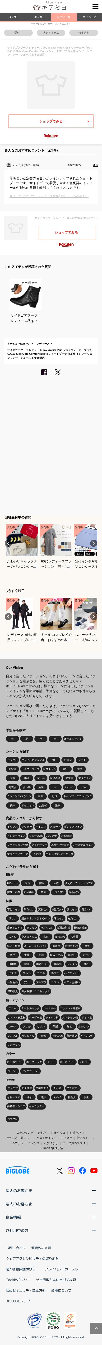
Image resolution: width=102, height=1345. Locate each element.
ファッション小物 (17, 844)
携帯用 (56, 945)
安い (26, 982)
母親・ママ (13, 1097)
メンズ (13, 17)
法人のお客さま (19, 1204)
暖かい (86, 909)
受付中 (18, 32)
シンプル (12, 1035)
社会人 (72, 1097)
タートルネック (30, 1008)
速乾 (56, 883)
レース (12, 1026)
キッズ (38, 17)
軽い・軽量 (13, 945)
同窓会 (12, 769)
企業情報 (13, 1217)
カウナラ (17, 1143)
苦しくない (13, 909)
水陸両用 (29, 892)
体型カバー (42, 964)
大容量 (74, 936)
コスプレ (12, 1119)
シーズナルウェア (83, 844)
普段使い (72, 1035)
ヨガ (40, 796)
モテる (41, 973)
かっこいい (87, 1035)
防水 (41, 883)
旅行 (65, 769)
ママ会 (69, 778)
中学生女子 (42, 1088)
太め (46, 936)
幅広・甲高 (56, 954)
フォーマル (13, 1044)
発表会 (12, 787)
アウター (27, 826)
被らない (73, 918)
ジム (83, 787)
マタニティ (84, 778)
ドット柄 (87, 1017)
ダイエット (27, 805)
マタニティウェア (17, 854)
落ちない (59, 918)
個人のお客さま (19, 1190)
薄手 (12, 954)
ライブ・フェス (30, 769)
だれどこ (43, 1132)
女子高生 (27, 1088)
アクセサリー (39, 844)
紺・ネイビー (67, 1062)
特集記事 (84, 32)
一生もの (12, 982)
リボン (41, 1026)
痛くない (32, 927)
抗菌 (43, 892)
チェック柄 (52, 1017)
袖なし (72, 954)
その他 (37, 854)
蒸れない (43, 909)
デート (82, 759)
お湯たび (75, 1132)
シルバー (84, 1062)
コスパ (55, 982)
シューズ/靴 (36, 835)
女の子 (57, 1097)
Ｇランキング (24, 1132)
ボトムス (41, 826)
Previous (8, 543)
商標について (61, 1290)
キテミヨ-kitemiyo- (18, 343)
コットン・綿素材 (70, 1008)
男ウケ (55, 973)
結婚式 (43, 805)
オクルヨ (59, 1132)
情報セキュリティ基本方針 (26, 1290)
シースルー (49, 1008)
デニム (12, 1008)
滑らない (29, 909)
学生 (86, 1097)
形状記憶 (74, 892)
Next (93, 543)
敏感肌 (57, 964)
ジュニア (12, 1088)
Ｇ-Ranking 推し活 (51, 1148)
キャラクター (37, 1106)
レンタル (72, 964)
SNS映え (12, 991)
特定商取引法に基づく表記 (56, 1279)
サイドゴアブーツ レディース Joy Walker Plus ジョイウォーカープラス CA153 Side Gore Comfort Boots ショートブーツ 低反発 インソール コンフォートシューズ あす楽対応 (50, 354)
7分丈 (86, 954)
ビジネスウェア (73, 826)
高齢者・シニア (16, 1106)
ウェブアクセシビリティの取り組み (32, 1258)
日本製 (12, 964)
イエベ (12, 973)
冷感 (27, 883)
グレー (51, 1062)
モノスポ (66, 1138)
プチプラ (41, 982)
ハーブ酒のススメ (74, 1143)
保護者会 (55, 778)
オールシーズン (73, 738)
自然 (43, 1035)
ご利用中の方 (17, 1230)
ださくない (47, 927)
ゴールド (12, 1071)
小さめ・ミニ (29, 936)
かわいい (84, 1026)
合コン (68, 759)
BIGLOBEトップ (18, 1301)
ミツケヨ (33, 1143)
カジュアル (27, 1035)
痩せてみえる (15, 927)
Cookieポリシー (18, 1279)
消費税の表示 (41, 1247)
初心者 (57, 1088)
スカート (55, 826)
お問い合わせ (16, 1247)
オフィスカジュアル (33, 759)
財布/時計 (66, 835)
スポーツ (69, 787)
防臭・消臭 (13, 892)
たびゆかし (51, 1143)
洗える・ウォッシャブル (79, 883)
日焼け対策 (80, 927)
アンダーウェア (16, 835)
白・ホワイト (15, 1062)
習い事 (27, 787)
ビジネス (12, 759)
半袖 (26, 954)
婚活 (26, 778)
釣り (12, 805)
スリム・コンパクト (35, 945)
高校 (79, 769)
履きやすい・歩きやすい (35, 918)
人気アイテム (51, 32)
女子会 (41, 778)
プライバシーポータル (61, 1269)
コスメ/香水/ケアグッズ (59, 854)
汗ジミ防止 (58, 892)
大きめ (12, 936)
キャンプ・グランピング (77, 796)
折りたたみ (71, 945)
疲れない (72, 909)
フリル (27, 1026)
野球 (54, 796)
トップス (12, 826)
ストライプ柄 (70, 1017)
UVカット (13, 883)
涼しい (12, 918)
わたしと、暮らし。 (19, 1138)
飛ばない (57, 909)
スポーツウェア (60, 844)
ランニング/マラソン (19, 796)
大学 (12, 778)
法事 (57, 805)
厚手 (87, 945)
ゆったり (60, 936)
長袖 (41, 954)
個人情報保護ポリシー (22, 1269)
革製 (55, 1026)
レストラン (49, 769)
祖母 (29, 1097)
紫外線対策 (63, 927)
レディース (63, 17)
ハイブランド (72, 973)
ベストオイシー (46, 1138)
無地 (69, 1026)
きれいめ (57, 1035)
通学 (41, 787)
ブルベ (27, 973)
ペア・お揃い (72, 982)
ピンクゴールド (30, 1071)
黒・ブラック (34, 1062)
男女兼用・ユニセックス (35, 991)
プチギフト (72, 1088)
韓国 (26, 964)
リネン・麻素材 (16, 1017)
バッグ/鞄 (51, 835)
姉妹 (43, 1097)
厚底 (86, 964)
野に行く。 (84, 1138)
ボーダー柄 (35, 1017)
